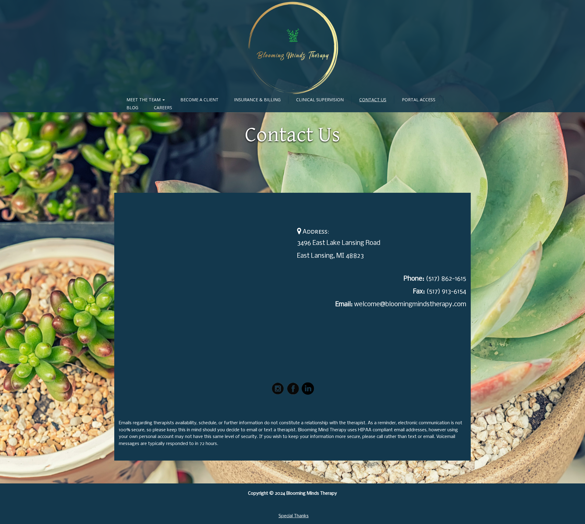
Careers (163, 107)
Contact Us (372, 99)
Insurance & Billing (257, 99)
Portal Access (418, 99)
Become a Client (199, 99)
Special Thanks (293, 516)
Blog (132, 107)
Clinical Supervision (320, 99)
